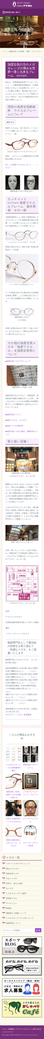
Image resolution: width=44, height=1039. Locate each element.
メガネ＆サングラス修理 (16, 893)
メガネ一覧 (21, 715)
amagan (7, 1035)
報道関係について (13, 923)
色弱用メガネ (11, 898)
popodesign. (34, 1035)
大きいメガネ (11, 878)
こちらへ (33, 671)
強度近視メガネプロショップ (18, 361)
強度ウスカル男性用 (15, 426)
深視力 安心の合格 (14, 883)
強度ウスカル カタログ (17, 420)
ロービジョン (11, 903)
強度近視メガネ (12, 873)
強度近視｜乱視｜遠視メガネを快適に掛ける (13, 795)
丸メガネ (9, 888)
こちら (21, 703)
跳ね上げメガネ (12, 869)
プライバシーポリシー (23, 1029)
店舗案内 (11, 1029)
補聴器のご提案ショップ (16, 913)
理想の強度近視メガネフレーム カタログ (13, 843)
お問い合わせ (36, 1029)
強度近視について (14, 414)
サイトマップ (8, 1032)
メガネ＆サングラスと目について (20, 918)
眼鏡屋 (29, 715)
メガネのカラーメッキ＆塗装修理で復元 (13, 768)
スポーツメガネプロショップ (18, 863)
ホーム (4, 51)
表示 (12, 122)
